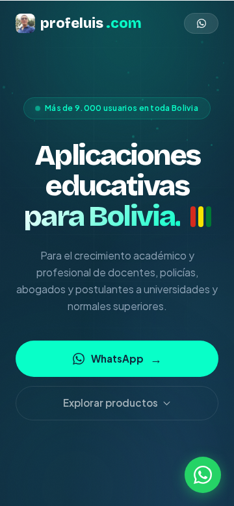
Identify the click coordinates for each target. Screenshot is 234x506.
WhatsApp (126, 358)
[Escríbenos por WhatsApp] (203, 475)
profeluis (91, 23)
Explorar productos (110, 402)
